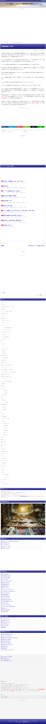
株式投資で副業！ (6, 474)
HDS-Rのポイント (4, 608)
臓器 (1, 446)
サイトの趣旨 (11, 690)
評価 (1, 341)
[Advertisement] (23, 17)
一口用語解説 (3, 383)
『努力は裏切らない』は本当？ (6, 575)
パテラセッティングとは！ (6, 618)
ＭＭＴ (3, 346)
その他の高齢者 (4, 409)
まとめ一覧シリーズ (4, 304)
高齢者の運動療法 (4, 404)
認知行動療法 (5, 430)
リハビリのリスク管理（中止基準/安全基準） (8, 606)
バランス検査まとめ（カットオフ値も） (8, 649)
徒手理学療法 (3, 318)
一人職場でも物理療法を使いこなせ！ (7, 601)
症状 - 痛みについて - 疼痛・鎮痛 (40, 50)
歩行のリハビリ (3, 339)
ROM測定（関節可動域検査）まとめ (7, 634)
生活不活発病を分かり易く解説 (6, 599)
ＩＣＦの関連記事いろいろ (6, 660)
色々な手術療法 (3, 465)
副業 (2, 472)
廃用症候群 (3, 400)
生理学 (27, 131)
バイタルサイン (4, 367)
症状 (1, 411)
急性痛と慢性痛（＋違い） (7, 200)
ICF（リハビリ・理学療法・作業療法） (7, 311)
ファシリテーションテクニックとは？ (7, 589)
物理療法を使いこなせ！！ (5, 362)
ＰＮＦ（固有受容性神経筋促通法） (7, 327)
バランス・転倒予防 (5, 402)
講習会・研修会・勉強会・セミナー (6, 376)
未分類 (2, 301)
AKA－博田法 (4, 334)
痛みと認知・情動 (6, 423)
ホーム (23, 251)
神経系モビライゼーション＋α (6, 332)
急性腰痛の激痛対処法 (5, 594)
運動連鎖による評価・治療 (5, 374)
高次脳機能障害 (4, 416)
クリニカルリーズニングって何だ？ (7, 580)
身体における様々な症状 (5, 418)
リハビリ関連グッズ (5, 390)
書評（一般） (4, 395)
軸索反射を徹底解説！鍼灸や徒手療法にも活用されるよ (12, 215)
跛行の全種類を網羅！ (5, 611)
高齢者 (2, 397)
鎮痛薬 (4, 432)
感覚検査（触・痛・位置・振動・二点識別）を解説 (9, 637)
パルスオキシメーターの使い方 (6, 604)
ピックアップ (3, 481)
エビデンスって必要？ (5, 579)
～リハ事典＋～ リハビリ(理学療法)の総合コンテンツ (23, 4)
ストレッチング (4, 325)
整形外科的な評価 (4, 355)
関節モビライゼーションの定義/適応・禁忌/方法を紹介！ (10, 541)
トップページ (15, 689)
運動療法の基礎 (3, 360)
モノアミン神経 (3, 444)
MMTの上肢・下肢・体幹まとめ (6, 642)
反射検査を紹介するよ (5, 646)
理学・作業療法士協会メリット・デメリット (7, 306)
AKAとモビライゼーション (6, 587)
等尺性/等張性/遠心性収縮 (6, 596)
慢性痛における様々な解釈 (7, 205)
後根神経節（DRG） (7, 46)
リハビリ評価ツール (5, 348)
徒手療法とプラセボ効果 (5, 582)
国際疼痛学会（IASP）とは (7, 225)
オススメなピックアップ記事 (7, 656)
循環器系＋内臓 (4, 451)
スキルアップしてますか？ (6, 592)
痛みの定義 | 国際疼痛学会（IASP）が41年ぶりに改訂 (13, 181)
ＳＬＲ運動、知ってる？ (5, 620)
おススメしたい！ (3, 388)
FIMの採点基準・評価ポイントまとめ (7, 644)
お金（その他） (4, 479)
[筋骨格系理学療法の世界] (23, 519)
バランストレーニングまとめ (6, 546)
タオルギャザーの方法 (5, 625)
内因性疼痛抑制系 (6, 425)
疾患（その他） (4, 460)
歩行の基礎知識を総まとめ (6, 584)
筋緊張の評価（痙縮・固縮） (6, 641)
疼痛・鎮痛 (5, 434)
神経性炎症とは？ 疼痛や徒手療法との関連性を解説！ (12, 220)
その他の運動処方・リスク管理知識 (7, 369)
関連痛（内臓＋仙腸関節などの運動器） (10, 195)
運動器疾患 (3, 458)
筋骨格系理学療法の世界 (24, 496)
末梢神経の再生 (5, 186)
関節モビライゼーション (5, 320)
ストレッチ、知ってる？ (5, 544)
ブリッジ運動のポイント (5, 623)
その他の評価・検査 (5, 357)
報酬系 (2, 439)
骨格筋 (3, 453)
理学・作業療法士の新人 (4, 313)
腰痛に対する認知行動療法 (6, 609)
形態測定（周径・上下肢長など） (7, 639)
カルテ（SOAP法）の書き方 (6, 577)
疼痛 (24, 131)
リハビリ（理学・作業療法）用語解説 (6, 381)
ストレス (2, 437)
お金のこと (2, 467)
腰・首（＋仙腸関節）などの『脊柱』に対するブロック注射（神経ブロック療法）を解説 (18, 210)
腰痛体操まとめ (4, 627)
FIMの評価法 (4, 353)
